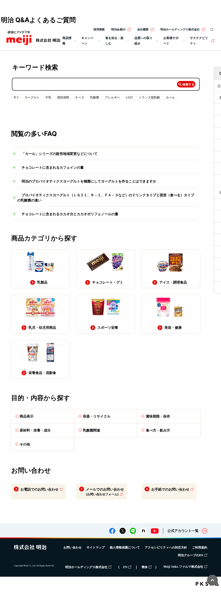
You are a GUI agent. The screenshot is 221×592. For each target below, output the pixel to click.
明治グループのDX (190, 555)
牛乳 (48, 97)
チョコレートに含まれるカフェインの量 (53, 167)
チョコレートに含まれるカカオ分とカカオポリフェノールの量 (70, 214)
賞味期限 (63, 97)
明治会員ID (118, 29)
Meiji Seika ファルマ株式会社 (183, 566)
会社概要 (142, 29)
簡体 (145, 567)
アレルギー (112, 97)
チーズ (79, 97)
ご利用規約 (199, 547)
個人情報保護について (125, 547)
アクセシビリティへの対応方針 (166, 547)
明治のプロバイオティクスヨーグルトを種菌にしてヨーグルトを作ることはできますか (89, 181)
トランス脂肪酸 (149, 97)
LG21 (129, 97)
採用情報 (99, 29)
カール (170, 97)
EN (125, 567)
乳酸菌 (94, 97)
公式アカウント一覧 (183, 531)
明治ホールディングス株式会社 (180, 29)
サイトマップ (96, 547)
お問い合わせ (72, 547)
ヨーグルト (31, 97)
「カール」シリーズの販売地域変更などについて (60, 153)
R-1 (16, 97)
